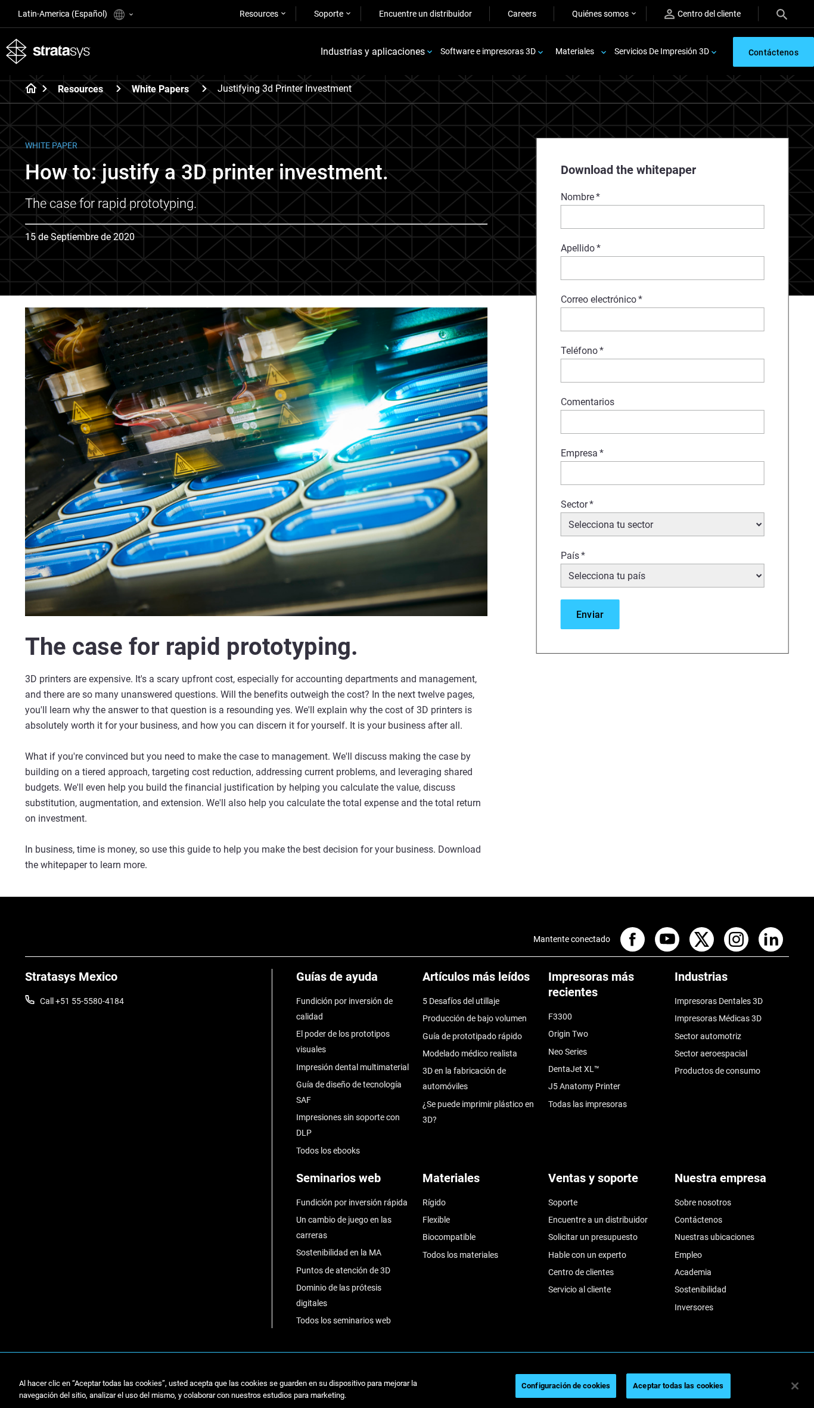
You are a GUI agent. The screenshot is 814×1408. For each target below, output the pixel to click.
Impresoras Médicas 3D (718, 1018)
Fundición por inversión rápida (352, 1202)
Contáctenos (698, 1219)
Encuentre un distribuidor (425, 13)
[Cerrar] (795, 1386)
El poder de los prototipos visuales (343, 1041)
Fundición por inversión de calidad (344, 1008)
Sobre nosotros (703, 1202)
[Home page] (27, 89)
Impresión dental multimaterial (352, 1067)
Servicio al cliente (579, 1289)
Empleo (688, 1255)
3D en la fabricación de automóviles (464, 1078)
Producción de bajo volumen (474, 1018)
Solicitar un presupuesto (593, 1237)
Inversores (694, 1307)
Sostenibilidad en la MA (338, 1252)
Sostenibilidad (700, 1289)
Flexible (436, 1219)
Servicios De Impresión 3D (661, 51)
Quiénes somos (600, 13)
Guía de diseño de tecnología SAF (349, 1092)
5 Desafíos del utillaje (460, 1001)
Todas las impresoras (587, 1104)
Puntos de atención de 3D (343, 1270)
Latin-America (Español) (63, 13)
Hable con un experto (587, 1255)
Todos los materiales (460, 1255)
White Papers (160, 89)
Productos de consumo (717, 1071)
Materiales (574, 51)
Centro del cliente (709, 13)
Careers (522, 13)
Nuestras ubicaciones (714, 1237)
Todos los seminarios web (343, 1320)
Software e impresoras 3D (488, 51)
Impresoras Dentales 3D (719, 1001)
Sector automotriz (708, 1036)
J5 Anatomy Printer (584, 1086)
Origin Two (568, 1034)
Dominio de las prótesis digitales (338, 1295)
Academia (693, 1272)
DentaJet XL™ (573, 1069)
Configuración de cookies (565, 1385)
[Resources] (118, 88)
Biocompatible (449, 1237)
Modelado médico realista (469, 1053)
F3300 (560, 1016)
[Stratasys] (48, 51)
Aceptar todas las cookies (678, 1385)
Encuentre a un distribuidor (598, 1219)
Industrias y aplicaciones (373, 51)
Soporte (328, 13)
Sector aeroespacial (711, 1053)
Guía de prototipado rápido (472, 1036)
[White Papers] (204, 88)
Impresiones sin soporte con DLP (348, 1124)
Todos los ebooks (328, 1150)
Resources (259, 13)
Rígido (434, 1202)
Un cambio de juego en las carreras (344, 1227)
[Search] (782, 13)
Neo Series (567, 1051)
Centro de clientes (581, 1272)
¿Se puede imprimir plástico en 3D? (478, 1111)
